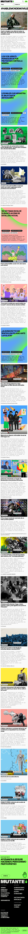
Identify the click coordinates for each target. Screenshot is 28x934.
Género (3, 887)
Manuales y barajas (16, 354)
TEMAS (2, 4)
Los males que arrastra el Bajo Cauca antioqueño (13, 95)
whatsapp (17, 905)
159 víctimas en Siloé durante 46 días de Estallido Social (11, 213)
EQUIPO (16, 891)
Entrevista (4, 28)
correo (16, 907)
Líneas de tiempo (15, 70)
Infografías (5, 115)
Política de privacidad (4, 913)
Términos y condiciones (5, 916)
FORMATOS (17, 4)
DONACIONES (18, 893)
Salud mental (5, 893)
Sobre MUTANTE (19, 887)
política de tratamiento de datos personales (10, 932)
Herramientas (5, 68)
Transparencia (19, 889)
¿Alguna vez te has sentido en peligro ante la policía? (13, 333)
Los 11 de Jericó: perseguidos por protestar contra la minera (11, 59)
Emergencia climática (4, 895)
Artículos (20, 261)
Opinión (4, 183)
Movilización (17, 26)
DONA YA (5, 875)
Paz (24, 113)
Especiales (17, 899)
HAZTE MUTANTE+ (19, 897)
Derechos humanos (7, 26)
